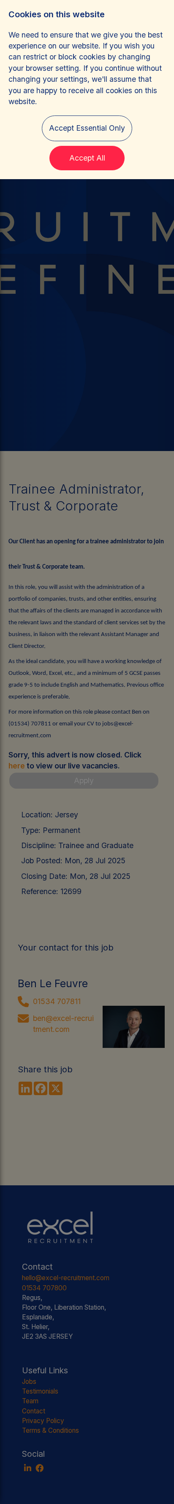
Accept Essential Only (87, 128)
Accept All (87, 157)
